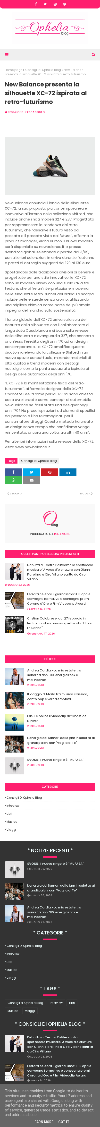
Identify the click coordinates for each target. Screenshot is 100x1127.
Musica (12, 822)
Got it (63, 1122)
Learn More (43, 1122)
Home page (13, 70)
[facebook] (36, 4)
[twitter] (45, 4)
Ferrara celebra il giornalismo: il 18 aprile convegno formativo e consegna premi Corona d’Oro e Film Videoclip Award (59, 599)
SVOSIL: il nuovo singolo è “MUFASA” (55, 759)
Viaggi (12, 830)
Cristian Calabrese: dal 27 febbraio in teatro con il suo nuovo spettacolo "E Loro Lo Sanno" (59, 623)
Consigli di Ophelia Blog (43, 70)
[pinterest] (64, 4)
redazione (15, 112)
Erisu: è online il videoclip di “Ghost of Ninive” (56, 718)
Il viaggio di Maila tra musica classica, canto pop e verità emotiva (57, 696)
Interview (13, 806)
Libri (9, 814)
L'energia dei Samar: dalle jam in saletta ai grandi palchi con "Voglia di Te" (61, 740)
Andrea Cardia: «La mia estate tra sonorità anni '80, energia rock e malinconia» (54, 675)
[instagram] (55, 4)
